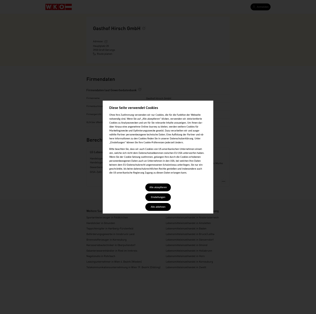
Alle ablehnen (158, 207)
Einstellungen (158, 197)
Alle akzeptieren (158, 187)
